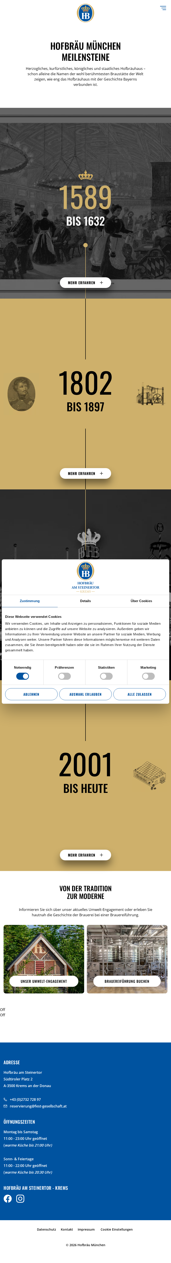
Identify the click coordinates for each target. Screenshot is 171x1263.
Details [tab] (85, 601)
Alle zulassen (140, 694)
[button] (85, 282)
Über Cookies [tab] (141, 601)
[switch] (64, 676)
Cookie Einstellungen (117, 1229)
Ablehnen (31, 694)
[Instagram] (20, 1200)
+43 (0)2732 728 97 (25, 1099)
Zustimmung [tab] (30, 601)
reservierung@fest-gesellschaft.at (38, 1106)
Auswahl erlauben (85, 694)
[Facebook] (8, 1200)
